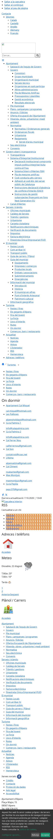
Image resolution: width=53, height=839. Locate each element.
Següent (14, 594)
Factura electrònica (16, 688)
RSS (8, 767)
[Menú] (3, 60)
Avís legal (10, 790)
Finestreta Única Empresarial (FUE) (23, 692)
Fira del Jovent (13, 377)
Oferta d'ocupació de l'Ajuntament (23, 643)
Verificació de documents (19, 682)
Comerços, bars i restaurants (21, 394)
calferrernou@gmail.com (19, 445)
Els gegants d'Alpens (16, 374)
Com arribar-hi (13, 702)
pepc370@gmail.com (16, 489)
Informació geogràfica (17, 718)
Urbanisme (11, 672)
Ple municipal (13, 633)
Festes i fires (12, 371)
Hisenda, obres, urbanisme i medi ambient (28, 646)
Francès (14, 33)
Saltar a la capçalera (14, 1)
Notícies (10, 515)
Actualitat (6, 751)
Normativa (11, 649)
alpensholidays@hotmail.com (21, 419)
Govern (10, 630)
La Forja (10, 381)
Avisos (9, 521)
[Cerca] (37, 55)
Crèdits (9, 780)
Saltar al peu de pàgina (16, 8)
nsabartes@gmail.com (17, 471)
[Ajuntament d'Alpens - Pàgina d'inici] (19, 47)
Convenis (10, 656)
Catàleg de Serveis (15, 666)
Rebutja (35, 835)
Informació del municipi (18, 715)
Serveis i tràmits (10, 659)
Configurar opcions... (11, 835)
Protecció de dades (16, 786)
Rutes (9, 387)
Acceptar (45, 835)
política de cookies (27, 829)
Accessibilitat (12, 793)
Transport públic (14, 705)
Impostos (11, 685)
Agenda (10, 518)
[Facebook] (19, 776)
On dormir (11, 391)
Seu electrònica (14, 653)
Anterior (6, 594)
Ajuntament (8, 623)
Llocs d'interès (13, 384)
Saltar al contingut (13, 4)
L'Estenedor (12, 764)
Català (13, 20)
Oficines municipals (16, 662)
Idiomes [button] (10, 16)
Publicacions (12, 528)
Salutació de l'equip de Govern (21, 626)
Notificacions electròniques (20, 679)
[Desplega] (18, 365)
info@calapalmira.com (17, 428)
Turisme (11, 364)
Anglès (13, 26)
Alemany (14, 29)
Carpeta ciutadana (15, 675)
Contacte (6, 13)
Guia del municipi (15, 711)
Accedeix (6, 552)
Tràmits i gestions (15, 669)
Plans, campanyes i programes (22, 636)
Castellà (14, 23)
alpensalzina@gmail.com (18, 463)
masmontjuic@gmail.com (19, 480)
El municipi (7, 695)
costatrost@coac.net (16, 454)
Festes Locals (12, 698)
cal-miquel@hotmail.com (18, 410)
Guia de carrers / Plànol (18, 708)
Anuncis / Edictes (14, 639)
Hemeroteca (12, 770)
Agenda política (14, 525)
